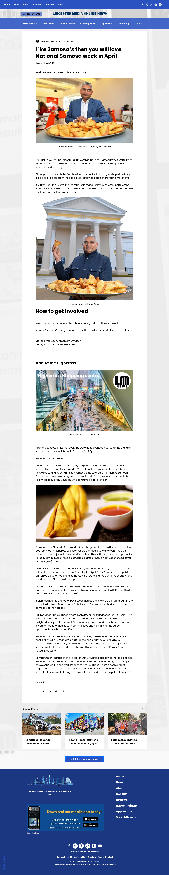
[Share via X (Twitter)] (43, 691)
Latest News (48, 23)
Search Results (126, 817)
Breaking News (87, 23)
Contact (122, 794)
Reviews (121, 800)
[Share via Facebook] (37, 691)
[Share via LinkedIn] (50, 691)
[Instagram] (151, 4)
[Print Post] (63, 691)
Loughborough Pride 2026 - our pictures (124, 741)
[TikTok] (160, 4)
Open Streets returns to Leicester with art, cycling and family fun (84, 741)
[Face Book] (69, 846)
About (120, 788)
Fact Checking (89, 857)
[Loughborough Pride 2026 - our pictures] (127, 724)
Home (120, 776)
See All (144, 708)
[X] (146, 4)
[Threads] (155, 4)
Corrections (76, 857)
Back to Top (4, 863)
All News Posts (29, 23)
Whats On (40, 682)
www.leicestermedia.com (85, 851)
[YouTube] (100, 846)
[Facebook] (142, 4)
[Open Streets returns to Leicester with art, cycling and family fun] (84, 724)
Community (123, 23)
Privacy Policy (63, 857)
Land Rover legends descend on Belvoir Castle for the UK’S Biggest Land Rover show (41, 741)
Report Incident (126, 805)
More (137, 23)
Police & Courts (67, 23)
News (119, 782)
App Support (124, 811)
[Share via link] (56, 691)
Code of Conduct (105, 857)
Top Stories (106, 23)
